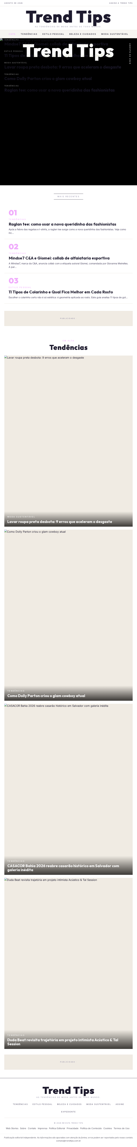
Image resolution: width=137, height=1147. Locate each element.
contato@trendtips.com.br (68, 1140)
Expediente (68, 1112)
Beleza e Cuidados (82, 34)
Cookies (107, 1128)
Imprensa (42, 1128)
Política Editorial (57, 1128)
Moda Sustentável (114, 34)
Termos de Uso (121, 1128)
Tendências (29, 34)
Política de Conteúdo (91, 1128)
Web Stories (12, 1128)
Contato (32, 1128)
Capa (12, 34)
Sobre (23, 1128)
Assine (120, 1104)
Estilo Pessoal (53, 34)
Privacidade (73, 1128)
